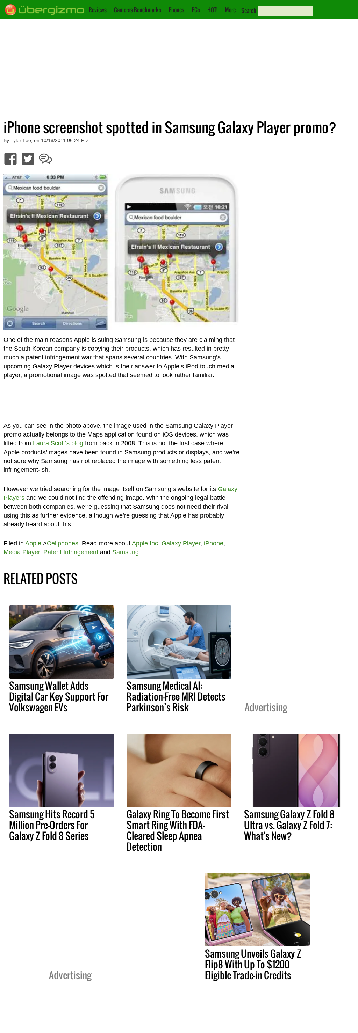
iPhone (213, 543)
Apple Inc (145, 543)
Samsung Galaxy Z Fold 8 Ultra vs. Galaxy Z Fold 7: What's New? (289, 825)
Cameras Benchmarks (137, 10)
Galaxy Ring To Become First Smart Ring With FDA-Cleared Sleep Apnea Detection (178, 830)
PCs (196, 10)
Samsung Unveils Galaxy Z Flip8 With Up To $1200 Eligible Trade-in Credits (253, 964)
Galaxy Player (181, 543)
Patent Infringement (70, 552)
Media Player (21, 552)
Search (248, 10)
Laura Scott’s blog (58, 443)
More (230, 10)
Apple (33, 543)
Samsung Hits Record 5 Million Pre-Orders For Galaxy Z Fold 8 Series (52, 825)
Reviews (98, 10)
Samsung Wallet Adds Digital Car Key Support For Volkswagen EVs (58, 696)
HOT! (212, 10)
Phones (176, 10)
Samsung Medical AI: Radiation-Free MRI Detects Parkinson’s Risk (176, 696)
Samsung (125, 552)
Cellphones (62, 543)
